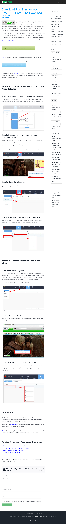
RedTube (54, 114)
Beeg (53, 54)
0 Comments (12, 461)
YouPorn (53, 128)
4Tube (57, 52)
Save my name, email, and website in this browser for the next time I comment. (22, 501)
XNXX (59, 123)
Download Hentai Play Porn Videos (56, 60)
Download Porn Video (38, 459)
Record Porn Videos (26, 459)
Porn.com (54, 93)
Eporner (53, 70)
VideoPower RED (6, 41)
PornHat (58, 95)
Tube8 (53, 119)
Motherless (54, 91)
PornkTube (54, 100)
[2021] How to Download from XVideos (11, 452)
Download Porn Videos (17, 459)
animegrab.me (41, 516)
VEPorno (57, 121)
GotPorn (58, 70)
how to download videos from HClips (56, 85)
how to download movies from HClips (56, 80)
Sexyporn (59, 114)
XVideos (53, 126)
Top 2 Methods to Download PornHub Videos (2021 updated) (16, 445)
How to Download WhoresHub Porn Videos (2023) (56, 164)
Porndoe (59, 93)
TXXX (53, 121)
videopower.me (35, 516)
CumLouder (58, 54)
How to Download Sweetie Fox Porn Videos (56, 187)
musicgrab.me (47, 516)
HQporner (54, 88)
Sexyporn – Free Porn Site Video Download (12, 450)
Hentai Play (54, 73)
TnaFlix (59, 116)
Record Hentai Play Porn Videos (56, 108)
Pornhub (53, 98)
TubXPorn (58, 119)
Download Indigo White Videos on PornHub (56, 171)
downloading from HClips (56, 65)
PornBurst (18, 21)
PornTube (54, 105)
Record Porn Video (5, 461)
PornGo (53, 95)
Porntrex (59, 102)
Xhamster (54, 123)
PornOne (54, 102)
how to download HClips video (55, 76)
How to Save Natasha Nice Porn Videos (56, 138)
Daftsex (53, 57)
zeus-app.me (53, 516)
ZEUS (13, 41)
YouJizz (58, 126)
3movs (53, 52)
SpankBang (54, 116)
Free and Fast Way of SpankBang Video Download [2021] (15, 448)
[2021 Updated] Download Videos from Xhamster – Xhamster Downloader (19, 447)
